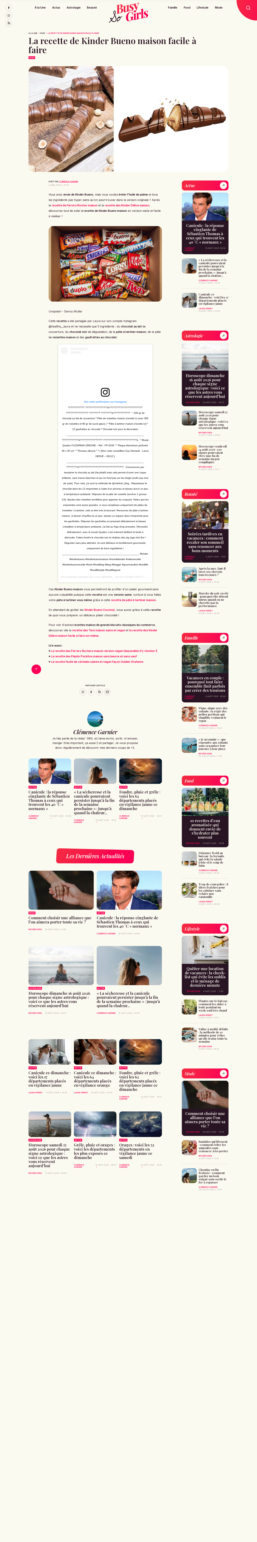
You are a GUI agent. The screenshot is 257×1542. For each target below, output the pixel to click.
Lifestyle (202, 7)
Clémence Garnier (68, 181)
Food (187, 7)
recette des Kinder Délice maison (127, 205)
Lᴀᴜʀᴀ (97, 576)
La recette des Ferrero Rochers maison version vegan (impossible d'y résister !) (104, 651)
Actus (56, 7)
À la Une (40, 7)
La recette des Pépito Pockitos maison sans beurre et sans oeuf (94, 656)
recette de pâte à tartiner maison (133, 600)
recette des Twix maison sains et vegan (98, 630)
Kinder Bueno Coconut (99, 610)
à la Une (32, 33)
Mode (219, 7)
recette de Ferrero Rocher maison (75, 205)
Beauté (92, 7)
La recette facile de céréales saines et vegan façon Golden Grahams (97, 661)
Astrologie (74, 7)
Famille (172, 7)
